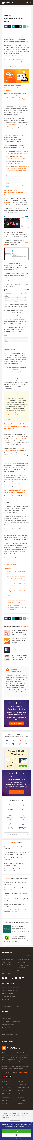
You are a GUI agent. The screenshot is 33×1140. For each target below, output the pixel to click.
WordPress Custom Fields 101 (11, 467)
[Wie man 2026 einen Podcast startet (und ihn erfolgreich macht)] (7, 650)
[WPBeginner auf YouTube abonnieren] (19, 740)
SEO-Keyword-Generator (9, 993)
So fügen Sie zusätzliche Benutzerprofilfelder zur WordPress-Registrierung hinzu (16, 607)
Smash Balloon (6, 1097)
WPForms (4, 1084)
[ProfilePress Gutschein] (7, 929)
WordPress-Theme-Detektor (9, 990)
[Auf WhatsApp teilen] (24, 26)
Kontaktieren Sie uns (7, 973)
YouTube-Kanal (23, 560)
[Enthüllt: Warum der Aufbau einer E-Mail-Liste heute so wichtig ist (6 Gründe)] (7, 658)
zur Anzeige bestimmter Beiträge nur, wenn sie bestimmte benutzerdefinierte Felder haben (15, 478)
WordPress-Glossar (7, 1018)
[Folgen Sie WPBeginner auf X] (13, 740)
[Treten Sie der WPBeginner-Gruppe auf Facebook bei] (7, 743)
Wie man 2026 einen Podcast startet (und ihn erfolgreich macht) (20, 649)
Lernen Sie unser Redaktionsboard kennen (6, 964)
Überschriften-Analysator (9, 997)
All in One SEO (6, 1087)
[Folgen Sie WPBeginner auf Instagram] (26, 740)
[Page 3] (18, 915)
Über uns (4, 956)
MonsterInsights (6, 1091)
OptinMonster (6, 1081)
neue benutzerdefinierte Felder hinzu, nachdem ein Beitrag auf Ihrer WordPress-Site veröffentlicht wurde (18, 169)
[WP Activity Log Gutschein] (7, 939)
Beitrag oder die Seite (9, 202)
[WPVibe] (16, 759)
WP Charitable (21, 1100)
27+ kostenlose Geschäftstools (10, 1006)
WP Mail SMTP (6, 1094)
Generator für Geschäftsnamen (10, 987)
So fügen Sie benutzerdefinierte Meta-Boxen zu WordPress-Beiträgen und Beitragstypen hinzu (17, 586)
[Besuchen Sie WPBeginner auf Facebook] (7, 740)
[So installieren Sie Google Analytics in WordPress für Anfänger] (7, 641)
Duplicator (20, 1081)
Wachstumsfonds (22, 971)
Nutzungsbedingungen (23, 959)
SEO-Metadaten (8, 127)
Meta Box (24, 357)
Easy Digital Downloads (24, 1087)
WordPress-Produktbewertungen (11, 1021)
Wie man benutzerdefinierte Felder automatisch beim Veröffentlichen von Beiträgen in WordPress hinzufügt (17, 579)
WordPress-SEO (6, 1028)
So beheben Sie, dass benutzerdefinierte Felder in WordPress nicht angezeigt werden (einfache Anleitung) (18, 600)
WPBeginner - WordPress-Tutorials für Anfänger (7, 2)
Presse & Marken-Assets (8, 970)
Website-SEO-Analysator (9, 1000)
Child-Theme (7, 455)
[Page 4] (22, 915)
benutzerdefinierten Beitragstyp (15, 98)
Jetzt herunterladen (16, 723)
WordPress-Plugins (12, 60)
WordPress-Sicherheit (8, 1031)
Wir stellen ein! (23, 1072)
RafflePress (20, 1094)
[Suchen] (27, 2)
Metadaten (8, 498)
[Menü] (30, 2)
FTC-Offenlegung (22, 962)
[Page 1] (11, 915)
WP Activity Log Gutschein (19, 936)
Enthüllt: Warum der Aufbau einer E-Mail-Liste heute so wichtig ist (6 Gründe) (19, 657)
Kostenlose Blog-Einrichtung (10, 1034)
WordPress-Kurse (6, 1015)
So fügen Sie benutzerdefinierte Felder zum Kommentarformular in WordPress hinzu (17, 593)
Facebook (14, 564)
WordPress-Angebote (8, 1025)
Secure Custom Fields (13, 357)
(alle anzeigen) (24, 922)
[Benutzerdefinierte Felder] (17, 26)
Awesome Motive (15, 1120)
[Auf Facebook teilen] (6, 26)
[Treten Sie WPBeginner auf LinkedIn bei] (19, 743)
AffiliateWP (20, 1103)
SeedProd (4, 1100)
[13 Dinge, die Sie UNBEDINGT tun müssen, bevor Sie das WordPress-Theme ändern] (7, 633)
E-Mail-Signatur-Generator (9, 1003)
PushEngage (20, 1097)
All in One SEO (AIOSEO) (10, 125)
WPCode (15, 463)
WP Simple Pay (21, 1084)
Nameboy (4, 1103)
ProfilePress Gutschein (18, 926)
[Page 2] (14, 915)
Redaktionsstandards (8, 959)
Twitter (7, 564)
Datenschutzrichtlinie (23, 956)
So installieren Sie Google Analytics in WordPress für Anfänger (19, 640)
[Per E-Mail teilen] (28, 26)
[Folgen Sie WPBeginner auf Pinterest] (13, 743)
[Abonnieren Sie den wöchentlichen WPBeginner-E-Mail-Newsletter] (26, 743)
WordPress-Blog (8, 319)
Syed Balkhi (19, 1057)
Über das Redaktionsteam (16, 670)
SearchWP (20, 1091)
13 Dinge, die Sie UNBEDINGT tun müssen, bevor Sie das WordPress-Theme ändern (20, 632)
